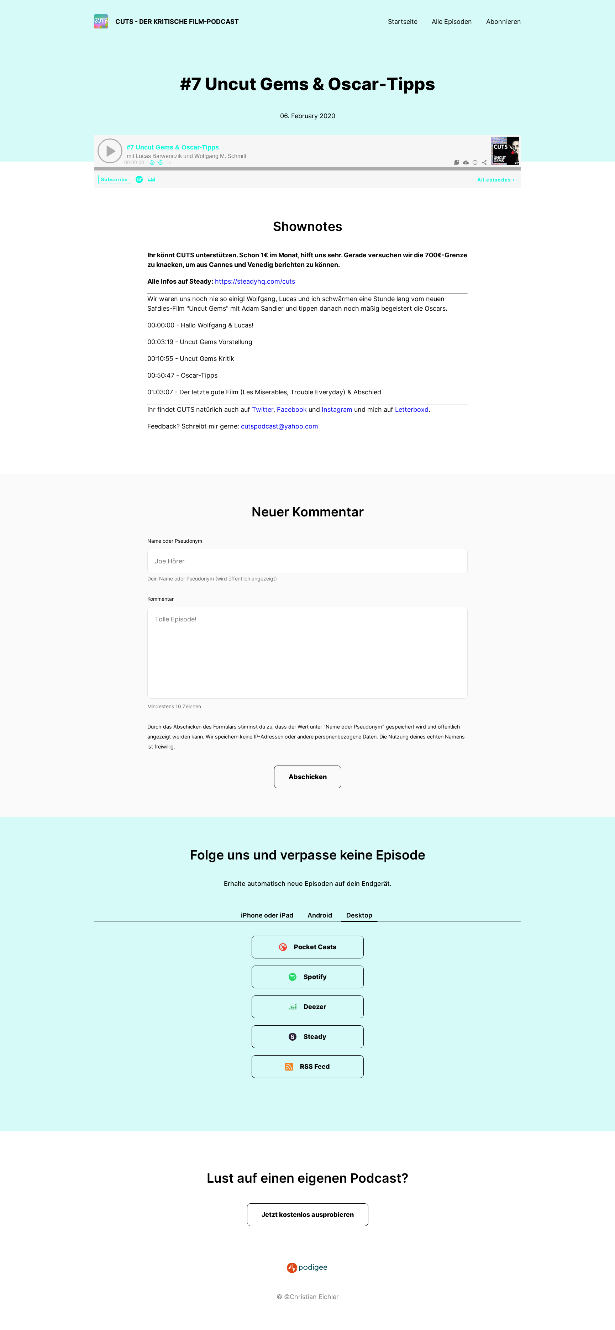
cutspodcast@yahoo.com (279, 426)
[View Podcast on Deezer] (151, 179)
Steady (315, 1036)
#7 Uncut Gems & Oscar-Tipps (173, 147)
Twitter (262, 409)
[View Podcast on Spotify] (139, 179)
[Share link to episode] (484, 162)
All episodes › (496, 180)
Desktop (359, 915)
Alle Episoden (452, 21)
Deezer (315, 1006)
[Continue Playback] (110, 150)
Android (320, 915)
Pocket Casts (315, 947)
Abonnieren (503, 21)
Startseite (402, 21)
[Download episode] (466, 162)
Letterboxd (412, 409)
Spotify (315, 977)
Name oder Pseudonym (174, 541)
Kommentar (160, 599)
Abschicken (308, 776)
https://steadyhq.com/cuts (255, 281)
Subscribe (114, 179)
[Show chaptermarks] (456, 162)
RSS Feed (315, 1066)
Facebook (292, 409)
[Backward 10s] (152, 162)
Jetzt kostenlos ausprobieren (308, 1214)
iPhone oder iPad (267, 915)
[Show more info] (475, 162)
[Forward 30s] (160, 162)
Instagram (337, 409)
